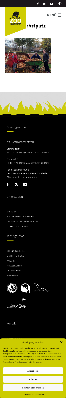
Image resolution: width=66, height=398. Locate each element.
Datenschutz (28, 394)
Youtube (24, 184)
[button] (61, 342)
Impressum (39, 394)
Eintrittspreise (15, 255)
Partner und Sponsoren (20, 216)
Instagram (16, 184)
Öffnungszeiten (16, 250)
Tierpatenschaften (17, 226)
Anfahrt (11, 260)
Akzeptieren (33, 370)
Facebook (7, 184)
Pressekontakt (15, 265)
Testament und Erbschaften (22, 221)
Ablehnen (33, 379)
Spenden (11, 211)
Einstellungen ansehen (33, 387)
